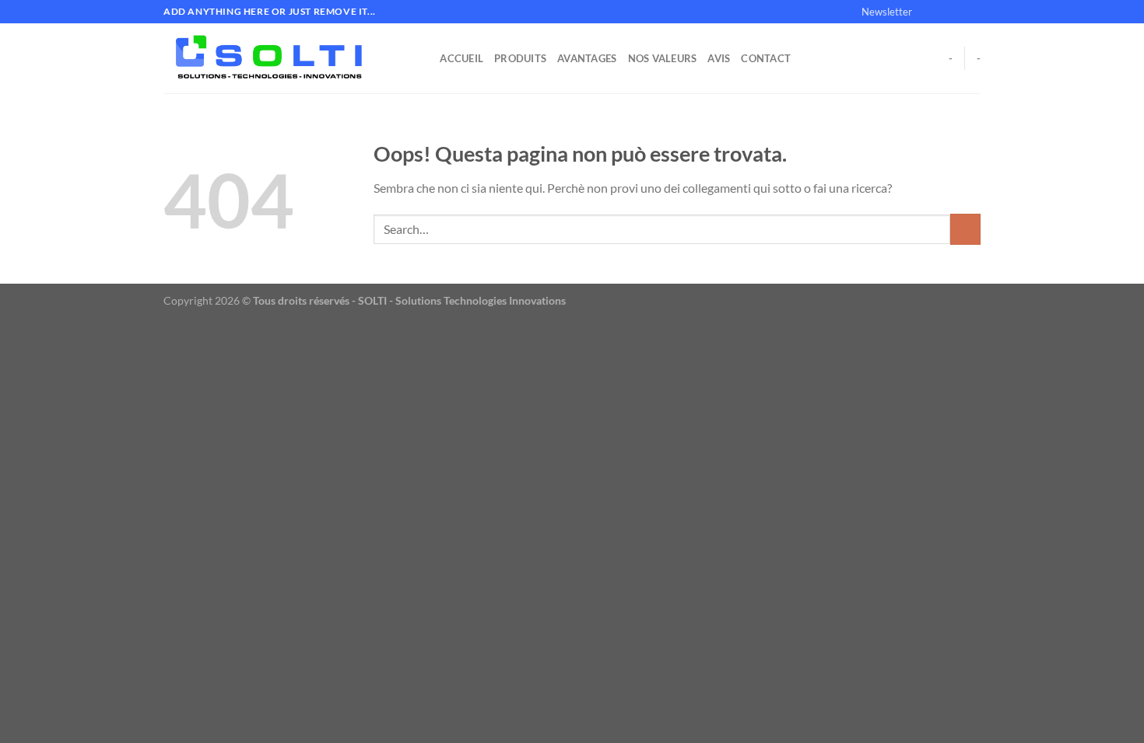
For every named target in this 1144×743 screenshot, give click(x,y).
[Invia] (965, 229)
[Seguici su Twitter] (958, 11)
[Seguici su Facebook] (928, 11)
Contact (766, 58)
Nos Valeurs (662, 58)
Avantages (586, 58)
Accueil (461, 58)
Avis (718, 58)
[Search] (423, 58)
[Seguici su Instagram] (943, 11)
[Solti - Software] (278, 58)
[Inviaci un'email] (972, 11)
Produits (520, 58)
